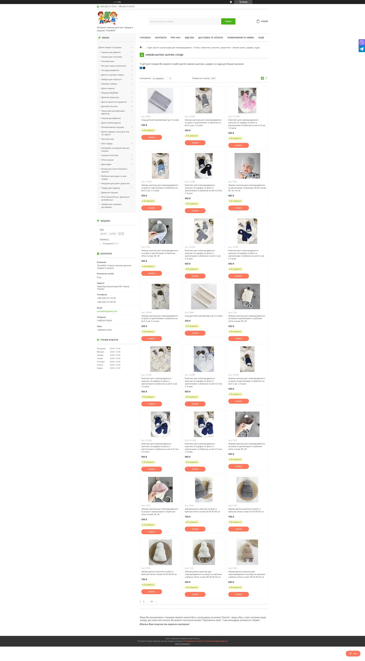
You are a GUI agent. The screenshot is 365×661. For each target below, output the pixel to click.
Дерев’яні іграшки (109, 192)
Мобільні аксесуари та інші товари (113, 177)
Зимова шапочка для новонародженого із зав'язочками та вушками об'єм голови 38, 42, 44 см (247, 188)
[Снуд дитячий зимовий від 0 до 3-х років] (160, 100)
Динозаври (106, 164)
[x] (144, 68)
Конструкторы (107, 61)
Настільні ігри (107, 139)
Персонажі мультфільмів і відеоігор (113, 112)
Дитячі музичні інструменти (114, 102)
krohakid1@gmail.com (107, 311)
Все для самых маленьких (113, 66)
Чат (355, 653)
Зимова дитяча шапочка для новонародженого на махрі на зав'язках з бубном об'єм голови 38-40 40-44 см (203, 574)
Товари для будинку (110, 188)
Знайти (228, 21)
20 (152, 601)
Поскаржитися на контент (194, 641)
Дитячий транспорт (110, 97)
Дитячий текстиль (109, 106)
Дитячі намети (108, 88)
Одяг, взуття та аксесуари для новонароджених (170, 47)
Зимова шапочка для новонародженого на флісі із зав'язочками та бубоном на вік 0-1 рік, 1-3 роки (203, 122)
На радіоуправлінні (110, 70)
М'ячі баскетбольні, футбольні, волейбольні (115, 198)
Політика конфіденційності (217, 641)
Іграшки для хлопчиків (111, 57)
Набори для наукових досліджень (111, 205)
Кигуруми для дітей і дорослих (115, 183)
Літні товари (106, 143)
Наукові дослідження (111, 118)
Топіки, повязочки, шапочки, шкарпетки (212, 47)
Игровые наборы (109, 84)
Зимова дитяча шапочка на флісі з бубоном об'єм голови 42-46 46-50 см (202, 510)
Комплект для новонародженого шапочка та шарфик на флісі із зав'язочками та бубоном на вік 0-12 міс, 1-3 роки (247, 124)
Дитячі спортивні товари (112, 75)
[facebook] (141, 68)
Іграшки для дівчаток (110, 52)
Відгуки (189, 38)
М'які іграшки (107, 160)
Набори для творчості (111, 79)
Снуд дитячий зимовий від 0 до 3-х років (160, 120)
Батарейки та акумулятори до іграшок (115, 149)
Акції (261, 38)
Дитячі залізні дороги (111, 123)
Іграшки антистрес (109, 155)
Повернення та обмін (240, 38)
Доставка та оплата (210, 38)
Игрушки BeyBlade (109, 93)
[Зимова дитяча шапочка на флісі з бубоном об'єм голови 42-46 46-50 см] (204, 489)
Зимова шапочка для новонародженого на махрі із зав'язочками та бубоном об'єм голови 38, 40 (159, 253)
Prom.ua (196, 639)
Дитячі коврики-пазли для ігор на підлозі (115, 133)
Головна (145, 38)
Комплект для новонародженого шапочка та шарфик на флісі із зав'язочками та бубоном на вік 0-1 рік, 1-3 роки (203, 254)
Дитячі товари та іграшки (110, 47)
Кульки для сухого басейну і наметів (114, 170)
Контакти (160, 38)
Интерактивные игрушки (112, 127)
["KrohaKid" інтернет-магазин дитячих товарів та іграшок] (122, 18)
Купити (151, 137)
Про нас (176, 38)
